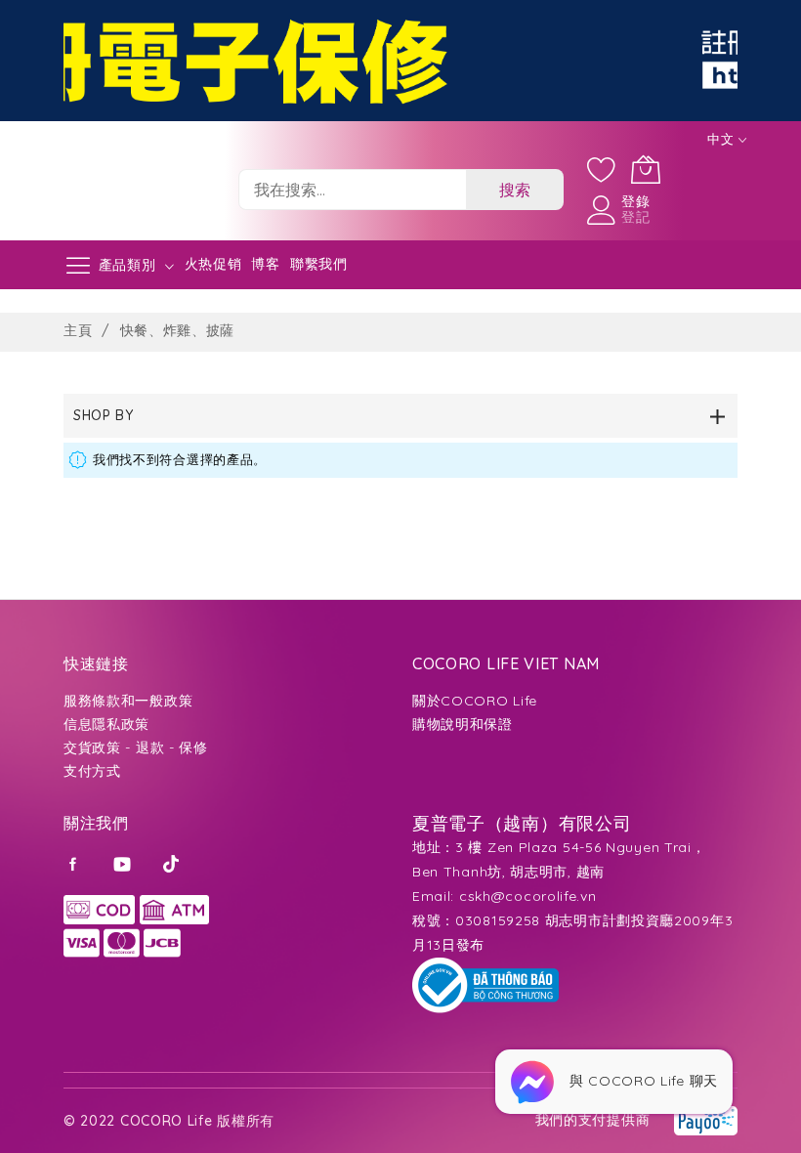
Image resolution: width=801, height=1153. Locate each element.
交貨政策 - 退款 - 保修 (135, 747)
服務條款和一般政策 (127, 700)
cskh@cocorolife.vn (528, 896)
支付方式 (92, 771)
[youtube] (124, 863)
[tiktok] (173, 863)
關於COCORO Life (474, 700)
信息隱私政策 (106, 724)
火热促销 (213, 264)
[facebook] (76, 863)
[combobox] (352, 189)
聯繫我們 (319, 264)
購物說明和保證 (462, 724)
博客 (265, 264)
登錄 (635, 201)
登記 (635, 217)
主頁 (80, 330)
